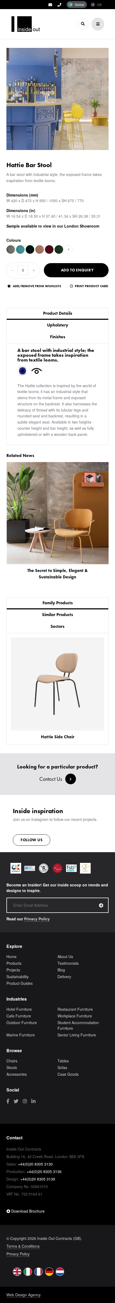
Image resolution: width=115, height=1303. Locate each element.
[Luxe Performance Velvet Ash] (10, 249)
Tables (63, 1060)
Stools (11, 1067)
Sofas (62, 1067)
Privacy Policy (37, 918)
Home (11, 956)
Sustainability (17, 976)
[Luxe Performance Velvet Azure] (20, 249)
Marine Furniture (20, 1034)
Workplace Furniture (74, 1015)
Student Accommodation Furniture (78, 1025)
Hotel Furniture (19, 1009)
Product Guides (19, 983)
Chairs (11, 1060)
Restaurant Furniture (75, 1009)
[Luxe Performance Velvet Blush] (39, 249)
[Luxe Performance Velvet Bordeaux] (49, 249)
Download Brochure (27, 1211)
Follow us (32, 839)
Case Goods (68, 1074)
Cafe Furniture (18, 1015)
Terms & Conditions (23, 1246)
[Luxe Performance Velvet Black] (30, 249)
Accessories (16, 1074)
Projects (13, 970)
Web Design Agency (23, 1294)
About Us (65, 956)
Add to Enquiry (77, 270)
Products (13, 963)
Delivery (64, 976)
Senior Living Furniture (76, 1034)
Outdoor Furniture (21, 1022)
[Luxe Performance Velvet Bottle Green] (59, 249)
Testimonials (68, 963)
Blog (61, 970)
